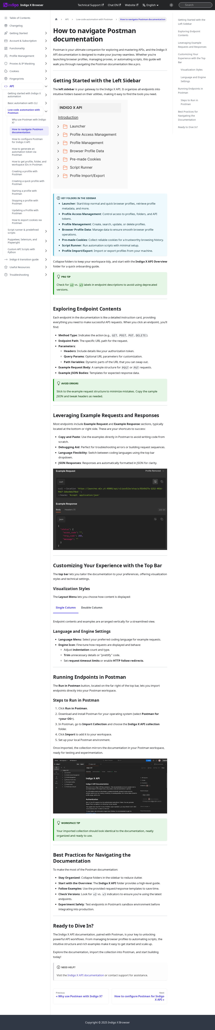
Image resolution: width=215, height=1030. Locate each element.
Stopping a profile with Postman (25, 202)
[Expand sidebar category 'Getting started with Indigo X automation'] (46, 94)
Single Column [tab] (66, 607)
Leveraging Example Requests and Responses (192, 44)
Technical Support (89, 5)
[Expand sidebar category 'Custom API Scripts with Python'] (46, 250)
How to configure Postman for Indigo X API (27, 140)
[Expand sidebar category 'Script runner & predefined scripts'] (46, 231)
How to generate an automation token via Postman (24, 151)
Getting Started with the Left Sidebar (191, 21)
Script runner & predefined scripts (23, 231)
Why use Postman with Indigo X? (29, 121)
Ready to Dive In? (188, 127)
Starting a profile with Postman (24, 192)
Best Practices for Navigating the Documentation (188, 115)
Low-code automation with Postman (24, 111)
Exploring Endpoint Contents (189, 33)
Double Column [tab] (91, 607)
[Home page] (56, 19)
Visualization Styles (192, 69)
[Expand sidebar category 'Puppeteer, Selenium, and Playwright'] (46, 241)
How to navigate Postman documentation (27, 131)
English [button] (151, 5)
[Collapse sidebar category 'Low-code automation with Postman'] (46, 111)
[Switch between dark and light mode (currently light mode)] (171, 5)
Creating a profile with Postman (24, 173)
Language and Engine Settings (193, 79)
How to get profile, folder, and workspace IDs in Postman (29, 163)
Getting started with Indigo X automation (24, 95)
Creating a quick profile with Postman (28, 182)
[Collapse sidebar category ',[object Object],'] (46, 86)
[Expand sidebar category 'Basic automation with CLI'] (46, 103)
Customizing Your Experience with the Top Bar (191, 58)
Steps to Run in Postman (189, 102)
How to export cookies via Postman (27, 221)
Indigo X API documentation (86, 975)
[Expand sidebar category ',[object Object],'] (46, 33)
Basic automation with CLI (22, 103)
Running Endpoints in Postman (190, 90)
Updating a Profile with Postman (25, 212)
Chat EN (113, 5)
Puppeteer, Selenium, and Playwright (22, 241)
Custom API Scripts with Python (21, 251)
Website (130, 5)
